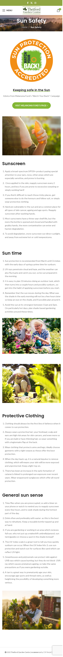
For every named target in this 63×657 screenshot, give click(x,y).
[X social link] (31, 3)
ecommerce (36, 652)
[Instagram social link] (35, 3)
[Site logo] (31, 10)
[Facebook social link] (28, 3)
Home (24, 27)
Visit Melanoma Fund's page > (31, 105)
